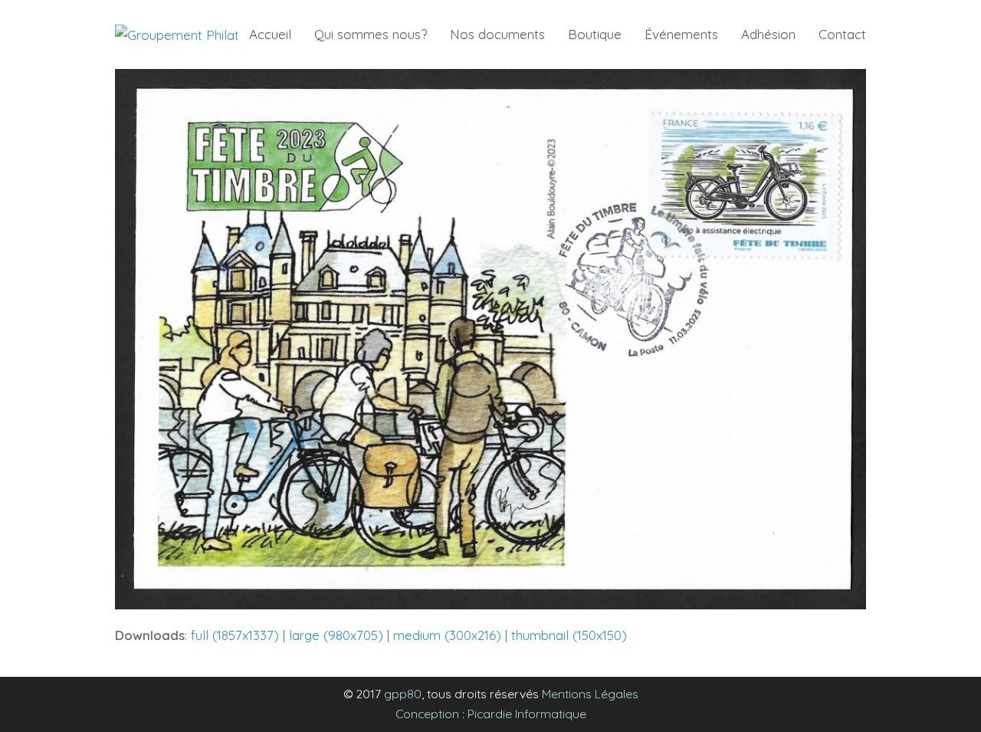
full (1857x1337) (235, 635)
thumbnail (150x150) (569, 635)
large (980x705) (336, 635)
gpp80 (403, 693)
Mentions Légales (590, 693)
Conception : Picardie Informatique (490, 713)
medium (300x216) (447, 635)
